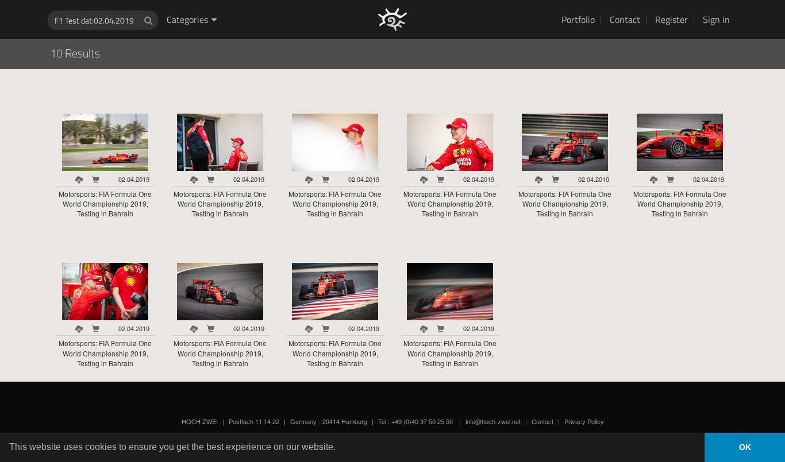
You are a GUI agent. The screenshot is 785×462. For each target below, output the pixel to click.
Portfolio (578, 19)
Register (671, 19)
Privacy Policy (584, 421)
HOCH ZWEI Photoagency (374, 0)
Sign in (716, 19)
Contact (625, 19)
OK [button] (745, 447)
